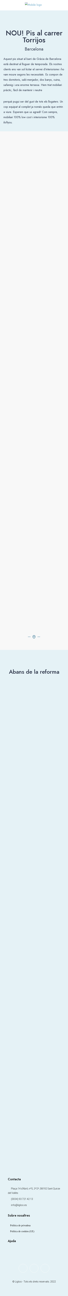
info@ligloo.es (19, 1205)
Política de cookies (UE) (22, 1231)
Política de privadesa (20, 1225)
